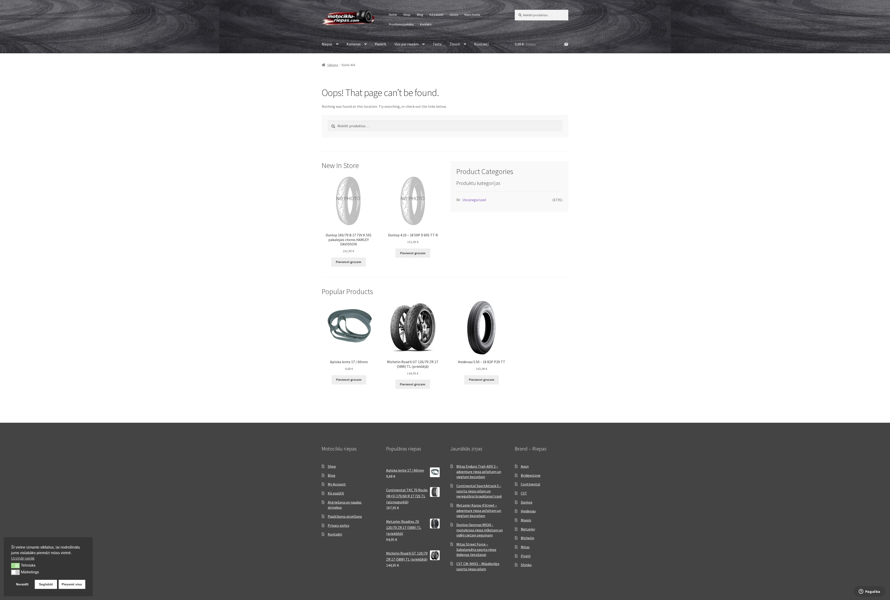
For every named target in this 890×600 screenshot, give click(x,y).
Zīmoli (455, 44)
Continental (530, 484)
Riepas (327, 44)
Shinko (526, 564)
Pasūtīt (380, 44)
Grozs (454, 15)
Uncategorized (474, 199)
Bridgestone (530, 475)
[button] (15, 565)
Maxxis (526, 520)
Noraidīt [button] (22, 584)
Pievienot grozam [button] (348, 262)
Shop (406, 15)
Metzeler (528, 529)
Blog (420, 15)
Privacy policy (338, 525)
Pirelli (526, 556)
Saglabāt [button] (46, 584)
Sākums (332, 65)
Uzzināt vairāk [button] (23, 558)
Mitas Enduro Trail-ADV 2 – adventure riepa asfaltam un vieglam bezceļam (478, 471)
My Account (337, 484)
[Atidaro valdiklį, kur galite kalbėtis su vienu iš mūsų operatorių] (869, 592)
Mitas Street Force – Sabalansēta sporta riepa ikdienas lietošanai (476, 549)
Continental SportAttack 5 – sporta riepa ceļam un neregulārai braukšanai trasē (479, 490)
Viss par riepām (406, 44)
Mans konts (472, 15)
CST (524, 493)
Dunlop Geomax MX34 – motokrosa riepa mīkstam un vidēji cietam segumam (479, 529)
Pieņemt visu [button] (72, 584)
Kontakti (426, 24)
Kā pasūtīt (436, 15)
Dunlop (526, 502)
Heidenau (528, 511)
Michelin (527, 538)
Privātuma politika (401, 24)
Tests (437, 44)
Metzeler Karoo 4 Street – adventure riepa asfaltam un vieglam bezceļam (478, 510)
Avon (525, 466)
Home (393, 15)
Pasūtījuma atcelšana (345, 516)
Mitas (525, 547)
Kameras (353, 44)
